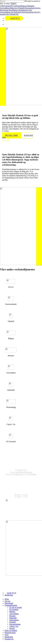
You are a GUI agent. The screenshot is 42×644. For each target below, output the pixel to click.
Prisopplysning (10, 633)
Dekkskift (13, 618)
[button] (11, 135)
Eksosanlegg (14, 620)
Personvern (21, 589)
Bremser (12, 616)
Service (12, 628)
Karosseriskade (15, 624)
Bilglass (12, 612)
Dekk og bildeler (11, 631)
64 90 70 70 (22, 470)
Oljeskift (12, 622)
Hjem (7, 599)
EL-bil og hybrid (15, 607)
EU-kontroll (13, 609)
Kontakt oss (9, 639)
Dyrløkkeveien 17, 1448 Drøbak (24, 474)
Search (13, 4)
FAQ (6, 635)
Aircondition (14, 614)
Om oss (7, 601)
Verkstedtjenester (11, 605)
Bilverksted (9, 603)
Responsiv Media (31, 587)
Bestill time (9, 595)
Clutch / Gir (13, 626)
